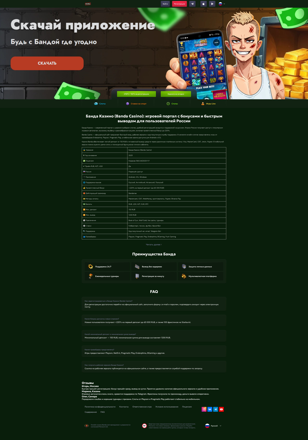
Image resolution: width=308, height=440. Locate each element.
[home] (88, 4)
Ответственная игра (142, 406)
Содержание (91, 412)
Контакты (124, 406)
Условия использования (166, 406)
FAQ (103, 412)
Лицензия (187, 406)
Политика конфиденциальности (100, 406)
